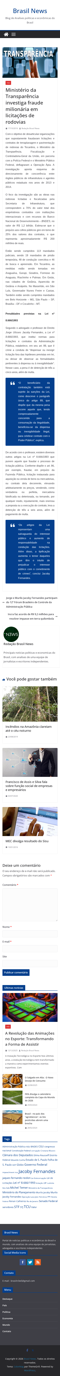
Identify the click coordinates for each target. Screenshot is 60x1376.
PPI (49, 1196)
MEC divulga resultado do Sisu (27, 841)
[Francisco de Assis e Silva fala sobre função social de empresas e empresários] (30, 750)
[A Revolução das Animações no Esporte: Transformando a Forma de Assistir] (30, 1007)
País (8, 83)
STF (17, 1207)
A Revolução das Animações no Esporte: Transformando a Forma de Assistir (29, 1039)
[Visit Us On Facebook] (22, 1260)
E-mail (7, 941)
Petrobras (43, 1197)
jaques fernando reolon (16, 1178)
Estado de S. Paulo (36, 1159)
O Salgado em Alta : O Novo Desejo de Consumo (39, 1079)
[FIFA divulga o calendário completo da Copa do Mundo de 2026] (12, 1100)
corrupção (35, 1150)
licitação (39, 1183)
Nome (7, 927)
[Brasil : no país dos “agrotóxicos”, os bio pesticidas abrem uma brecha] (12, 1120)
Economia (7, 1318)
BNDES (34, 1146)
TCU (27, 1206)
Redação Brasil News (31, 128)
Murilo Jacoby (43, 1192)
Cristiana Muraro (48, 1151)
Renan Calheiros (17, 1201)
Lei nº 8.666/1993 (24, 1183)
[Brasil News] (6, 34)
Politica (6, 1311)
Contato (6, 1331)
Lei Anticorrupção (38, 1178)
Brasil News (30, 10)
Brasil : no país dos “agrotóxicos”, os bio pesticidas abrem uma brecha (36, 1118)
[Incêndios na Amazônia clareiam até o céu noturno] (30, 688)
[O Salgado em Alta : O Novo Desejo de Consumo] (12, 1081)
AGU (28, 1146)
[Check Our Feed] (37, 1260)
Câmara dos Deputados (17, 1155)
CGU (41, 1146)
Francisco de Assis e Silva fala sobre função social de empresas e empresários (29, 786)
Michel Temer (19, 1187)
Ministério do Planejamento (18, 1192)
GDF (14, 1165)
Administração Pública (14, 1146)
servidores (8, 1207)
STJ (21, 1207)
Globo (20, 1164)
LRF (45, 1183)
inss (16, 1172)
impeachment (8, 1172)
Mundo (6, 1324)
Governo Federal (35, 1165)
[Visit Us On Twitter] (30, 1260)
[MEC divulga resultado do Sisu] (30, 809)
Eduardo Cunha (18, 1160)
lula (8, 1188)
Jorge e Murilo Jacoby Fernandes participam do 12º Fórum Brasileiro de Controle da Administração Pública (31, 602)
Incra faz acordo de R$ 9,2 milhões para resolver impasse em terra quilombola (31, 616)
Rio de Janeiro (32, 1201)
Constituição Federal (21, 1150)
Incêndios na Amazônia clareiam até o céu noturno (29, 729)
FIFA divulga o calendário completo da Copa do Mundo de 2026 (40, 1097)
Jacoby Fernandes (37, 1171)
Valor (34, 1207)
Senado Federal (48, 1201)
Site (4, 956)
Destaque (7, 1298)
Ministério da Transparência (40, 1188)
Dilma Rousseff (41, 1155)
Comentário (10, 885)
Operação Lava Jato (30, 1197)
